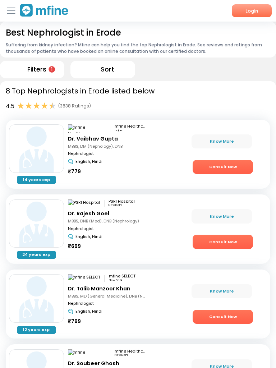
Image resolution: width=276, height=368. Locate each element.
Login (251, 11)
